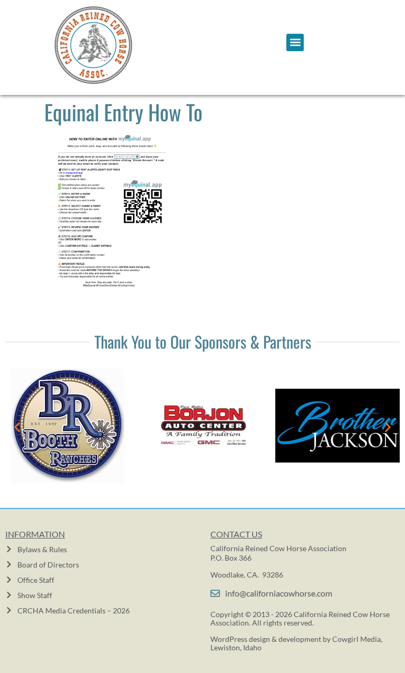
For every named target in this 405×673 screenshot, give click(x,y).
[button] (295, 42)
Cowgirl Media (356, 638)
